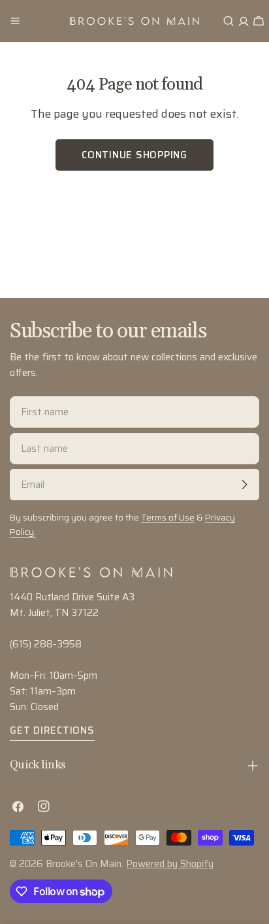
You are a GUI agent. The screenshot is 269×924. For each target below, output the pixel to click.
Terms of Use (168, 517)
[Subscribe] (244, 484)
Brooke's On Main (83, 864)
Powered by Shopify (170, 864)
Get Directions (52, 730)
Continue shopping (134, 155)
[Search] (228, 21)
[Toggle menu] (15, 21)
